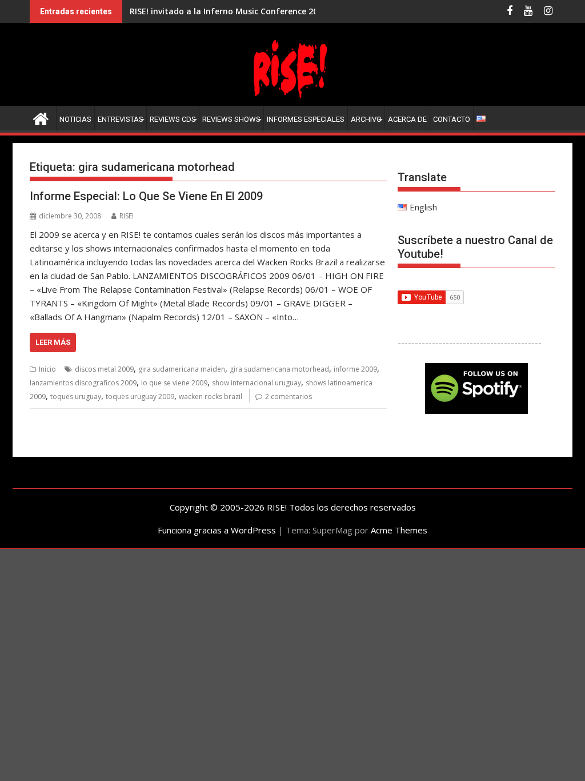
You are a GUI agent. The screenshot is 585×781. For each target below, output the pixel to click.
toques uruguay (75, 396)
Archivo (366, 119)
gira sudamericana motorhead (279, 369)
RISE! (126, 216)
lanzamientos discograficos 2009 (83, 383)
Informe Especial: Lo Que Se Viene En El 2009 (146, 196)
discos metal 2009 (104, 369)
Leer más (52, 342)
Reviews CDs (173, 119)
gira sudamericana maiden (181, 369)
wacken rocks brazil (210, 396)
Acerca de (407, 119)
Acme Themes (399, 530)
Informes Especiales (305, 119)
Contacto (451, 119)
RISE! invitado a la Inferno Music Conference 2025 (228, 11)
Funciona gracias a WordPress (217, 530)
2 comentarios (288, 396)
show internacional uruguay (256, 383)
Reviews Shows (231, 119)
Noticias (75, 119)
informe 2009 (355, 369)
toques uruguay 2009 (140, 396)
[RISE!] (292, 99)
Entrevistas (120, 119)
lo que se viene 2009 (174, 383)
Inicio (47, 369)
